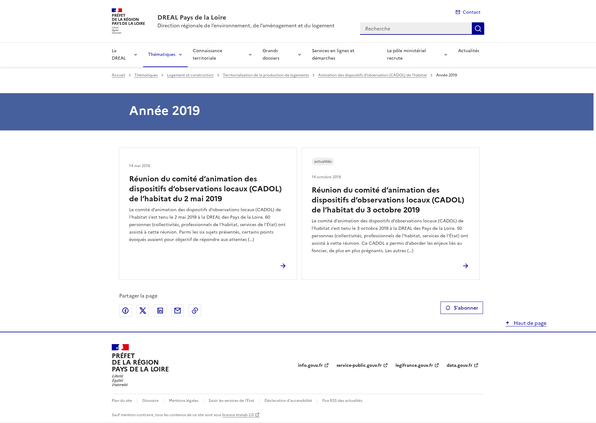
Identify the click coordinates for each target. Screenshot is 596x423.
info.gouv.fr (310, 365)
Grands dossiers (271, 54)
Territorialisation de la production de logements (266, 75)
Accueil (118, 75)
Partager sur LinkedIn (160, 310)
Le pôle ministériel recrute (406, 54)
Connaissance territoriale (207, 54)
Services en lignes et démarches (333, 54)
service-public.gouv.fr (359, 365)
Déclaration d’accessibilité (288, 400)
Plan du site (122, 400)
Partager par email (177, 310)
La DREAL (119, 54)
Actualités (468, 51)
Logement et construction (190, 75)
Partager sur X (143, 310)
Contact (472, 12)
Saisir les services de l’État (231, 400)
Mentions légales (183, 400)
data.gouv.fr (459, 365)
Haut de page (529, 323)
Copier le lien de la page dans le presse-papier (195, 310)
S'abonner (466, 308)
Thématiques (161, 54)
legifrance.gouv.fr (414, 365)
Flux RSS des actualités (342, 400)
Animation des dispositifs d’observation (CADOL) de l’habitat (372, 75)
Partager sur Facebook (125, 310)
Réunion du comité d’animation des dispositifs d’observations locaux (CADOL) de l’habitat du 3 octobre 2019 (388, 200)
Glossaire (150, 400)
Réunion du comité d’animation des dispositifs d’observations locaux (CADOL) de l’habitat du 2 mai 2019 (205, 188)
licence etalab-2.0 (238, 415)
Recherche (478, 28)
